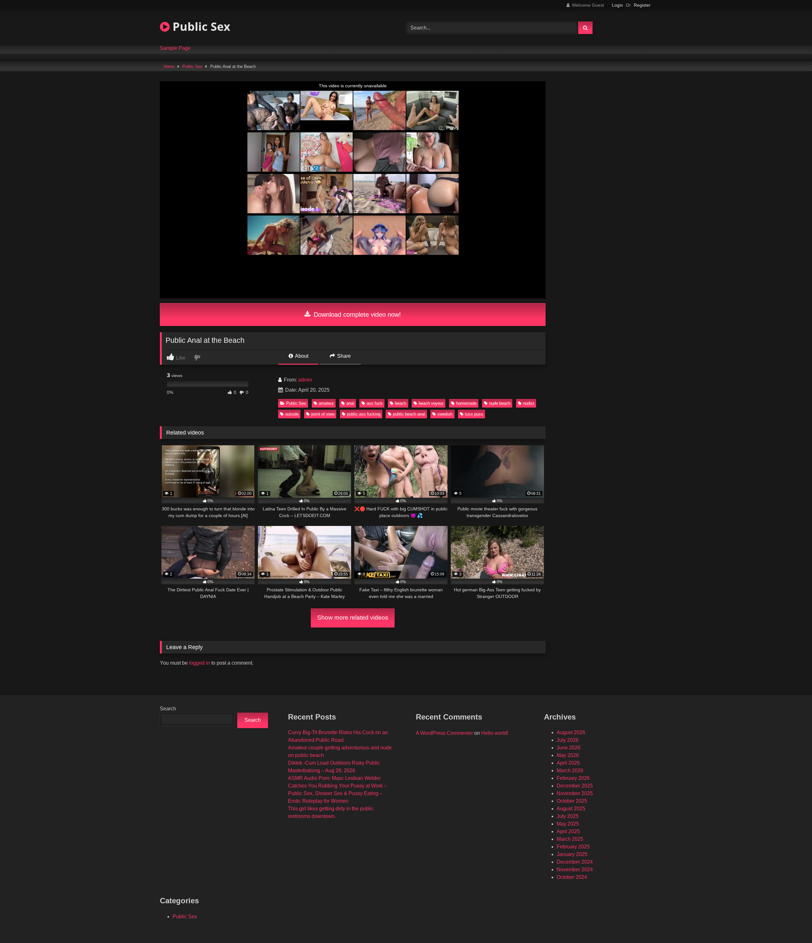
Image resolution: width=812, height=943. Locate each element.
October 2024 (572, 877)
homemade (466, 403)
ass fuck (375, 403)
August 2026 (571, 732)
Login (617, 5)
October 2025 (572, 801)
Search (168, 708)
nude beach (499, 403)
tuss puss (474, 414)
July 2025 (568, 816)
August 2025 (571, 808)
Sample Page (175, 48)
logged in (199, 663)
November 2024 (575, 869)
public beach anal (409, 414)
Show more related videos (352, 617)
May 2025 (568, 824)
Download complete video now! (356, 314)
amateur (326, 403)
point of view (322, 414)
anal (350, 403)
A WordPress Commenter (444, 733)
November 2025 (575, 793)
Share (343, 356)
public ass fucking (363, 414)
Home (169, 66)
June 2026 (568, 747)
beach (400, 403)
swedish (444, 414)
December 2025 (575, 785)
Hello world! (494, 733)
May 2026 (568, 755)
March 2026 (570, 770)
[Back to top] (792, 924)
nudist (528, 403)
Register (642, 5)
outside (291, 414)
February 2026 (573, 778)
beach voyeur (431, 403)
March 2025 (570, 839)
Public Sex (200, 26)
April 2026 (568, 763)
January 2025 (572, 854)
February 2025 (573, 846)
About (301, 356)
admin (305, 379)
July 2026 (568, 740)
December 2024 (575, 862)
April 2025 (568, 831)
